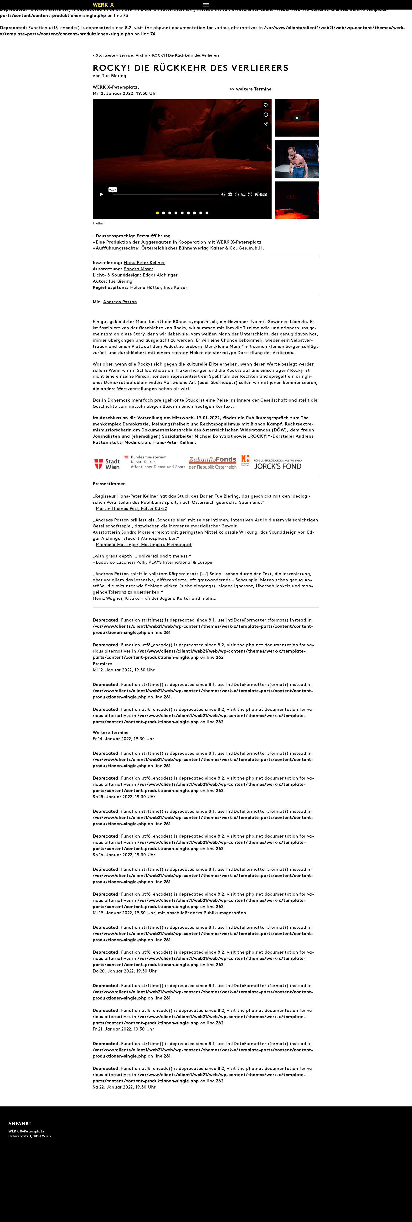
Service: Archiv (133, 55)
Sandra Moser (138, 268)
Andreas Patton (120, 301)
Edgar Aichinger (160, 275)
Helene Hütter (145, 287)
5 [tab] (182, 213)
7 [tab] (194, 213)
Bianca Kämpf (266, 424)
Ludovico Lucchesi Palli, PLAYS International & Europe (154, 562)
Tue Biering (120, 281)
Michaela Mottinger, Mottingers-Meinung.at (144, 544)
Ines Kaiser (175, 287)
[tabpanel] (297, 118)
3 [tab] (169, 213)
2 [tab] (163, 213)
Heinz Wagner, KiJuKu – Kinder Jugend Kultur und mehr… (155, 598)
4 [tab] (176, 213)
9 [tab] (207, 213)
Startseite (105, 55)
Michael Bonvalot (214, 436)
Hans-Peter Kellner (144, 262)
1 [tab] (157, 213)
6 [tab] (188, 213)
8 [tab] (200, 213)
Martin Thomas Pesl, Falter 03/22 (131, 508)
